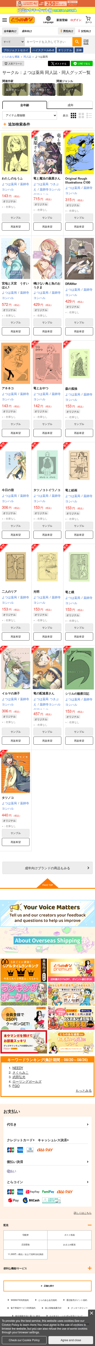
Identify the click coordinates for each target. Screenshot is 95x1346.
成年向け (27, 31)
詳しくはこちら (83, 1212)
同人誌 (27, 56)
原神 (79, 50)
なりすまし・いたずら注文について (66, 1315)
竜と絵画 (71, 490)
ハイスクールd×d (43, 50)
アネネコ (8, 388)
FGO (16, 1085)
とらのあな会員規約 (47, 1300)
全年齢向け (10, 31)
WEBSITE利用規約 (20, 1300)
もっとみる (84, 1090)
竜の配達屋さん (43, 693)
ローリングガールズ (27, 1081)
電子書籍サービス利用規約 (23, 1307)
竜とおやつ (40, 388)
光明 (36, 591)
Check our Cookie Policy (24, 1340)
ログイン (75, 20)
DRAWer (71, 283)
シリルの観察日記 (77, 693)
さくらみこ (20, 1072)
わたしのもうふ (12, 178)
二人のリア (9, 591)
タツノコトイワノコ (46, 490)
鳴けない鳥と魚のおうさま (46, 285)
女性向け (86, 31)
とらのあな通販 (11, 56)
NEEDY (17, 1067)
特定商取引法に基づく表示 (27, 1315)
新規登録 (62, 20)
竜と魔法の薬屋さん (46, 178)
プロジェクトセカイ (15, 50)
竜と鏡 (69, 592)
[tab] (70, 105)
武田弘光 (18, 1076)
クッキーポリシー (79, 1307)
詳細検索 (86, 41)
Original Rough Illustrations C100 (77, 180)
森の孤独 (71, 388)
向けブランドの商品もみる (47, 867)
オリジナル (65, 50)
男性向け (68, 31)
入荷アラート (15, 63)
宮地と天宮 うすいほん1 (15, 285)
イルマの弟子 (11, 693)
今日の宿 (8, 490)
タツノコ (8, 797)
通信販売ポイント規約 (76, 1300)
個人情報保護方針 (53, 1307)
